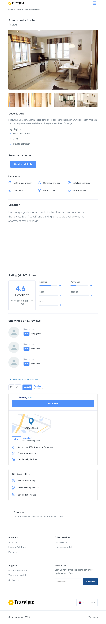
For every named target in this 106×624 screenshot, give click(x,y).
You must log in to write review (23, 379)
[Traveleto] (21, 602)
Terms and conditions (18, 575)
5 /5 (26, 349)
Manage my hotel (63, 547)
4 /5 (26, 334)
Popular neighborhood (27, 459)
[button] (18, 387)
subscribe (90, 582)
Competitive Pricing (26, 481)
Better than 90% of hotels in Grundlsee (35, 447)
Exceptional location (26, 453)
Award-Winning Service (28, 488)
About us (12, 542)
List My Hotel (61, 542)
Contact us (13, 580)
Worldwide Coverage (26, 495)
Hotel (19, 10)
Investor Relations (17, 547)
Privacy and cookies (18, 570)
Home (10, 10)
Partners (12, 552)
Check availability (23, 164)
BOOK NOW (53, 403)
